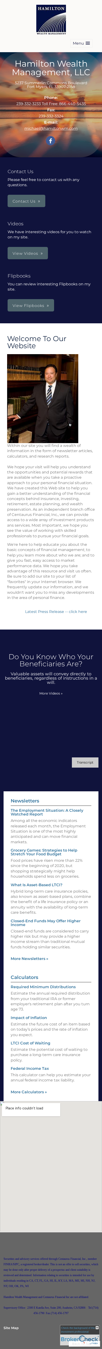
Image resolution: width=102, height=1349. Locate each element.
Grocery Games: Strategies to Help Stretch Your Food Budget (44, 852)
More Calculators (29, 1092)
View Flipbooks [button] (28, 305)
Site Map (11, 1328)
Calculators (24, 977)
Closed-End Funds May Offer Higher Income (46, 923)
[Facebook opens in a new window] (50, 141)
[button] (81, 43)
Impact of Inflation (29, 1017)
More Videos (51, 693)
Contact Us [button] (24, 201)
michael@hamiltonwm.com (51, 128)
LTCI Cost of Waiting (30, 1043)
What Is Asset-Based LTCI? (36, 885)
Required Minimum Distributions (43, 987)
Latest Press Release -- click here (56, 611)
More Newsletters (29, 958)
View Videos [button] (25, 253)
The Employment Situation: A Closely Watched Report (47, 812)
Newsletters (25, 801)
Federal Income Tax (30, 1068)
